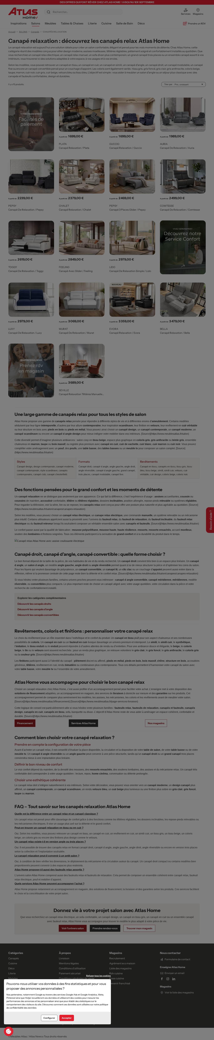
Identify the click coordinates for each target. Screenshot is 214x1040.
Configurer (49, 1018)
